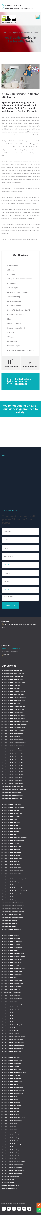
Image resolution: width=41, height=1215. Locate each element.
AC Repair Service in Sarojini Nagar (11, 941)
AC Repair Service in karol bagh (10, 1138)
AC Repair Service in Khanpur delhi (11, 751)
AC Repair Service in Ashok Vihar (11, 1010)
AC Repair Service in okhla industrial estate (13, 1072)
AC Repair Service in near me (9, 1084)
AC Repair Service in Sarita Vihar (10, 944)
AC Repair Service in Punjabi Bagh (11, 986)
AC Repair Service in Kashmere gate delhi (13, 706)
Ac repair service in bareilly (9, 923)
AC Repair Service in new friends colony (12, 1090)
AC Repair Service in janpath (9, 950)
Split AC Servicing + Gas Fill (17, 292)
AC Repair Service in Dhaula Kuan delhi (12, 1170)
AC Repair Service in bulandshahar (11, 929)
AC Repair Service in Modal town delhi (12, 739)
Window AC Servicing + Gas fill (18, 310)
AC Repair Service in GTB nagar (10, 882)
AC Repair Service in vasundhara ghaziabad (13, 837)
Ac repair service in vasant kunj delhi (11, 795)
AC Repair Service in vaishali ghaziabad (12, 840)
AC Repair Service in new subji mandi (12, 1087)
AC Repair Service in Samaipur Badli (11, 947)
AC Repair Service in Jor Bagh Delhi (11, 813)
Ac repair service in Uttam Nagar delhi (12, 786)
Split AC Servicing (13, 297)
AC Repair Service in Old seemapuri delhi (13, 727)
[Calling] (39, 1205)
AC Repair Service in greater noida (11, 828)
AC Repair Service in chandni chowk (11, 888)
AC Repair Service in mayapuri (10, 1114)
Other (9, 319)
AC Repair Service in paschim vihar (11, 1060)
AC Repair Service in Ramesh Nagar (11, 971)
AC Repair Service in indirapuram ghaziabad (14, 891)
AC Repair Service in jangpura (10, 900)
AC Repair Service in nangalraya (10, 1102)
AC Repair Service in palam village (11, 1063)
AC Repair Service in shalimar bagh (11, 858)
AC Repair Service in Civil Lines (10, 1034)
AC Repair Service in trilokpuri (10, 843)
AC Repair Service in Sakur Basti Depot (12, 953)
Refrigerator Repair (14, 323)
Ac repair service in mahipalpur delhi (11, 798)
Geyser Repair (12, 341)
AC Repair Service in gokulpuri (10, 876)
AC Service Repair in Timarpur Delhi (11, 670)
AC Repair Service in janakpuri (10, 897)
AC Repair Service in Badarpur (10, 1013)
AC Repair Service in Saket (9, 977)
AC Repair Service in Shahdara (10, 935)
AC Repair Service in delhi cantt (10, 864)
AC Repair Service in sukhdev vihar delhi (13, 1162)
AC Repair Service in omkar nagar (11, 1069)
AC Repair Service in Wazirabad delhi (12, 733)
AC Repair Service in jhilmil (9, 1123)
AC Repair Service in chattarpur (10, 1028)
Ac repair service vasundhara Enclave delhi (13, 789)
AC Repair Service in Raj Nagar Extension (13, 691)
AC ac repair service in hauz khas (11, 992)
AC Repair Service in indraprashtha (11, 894)
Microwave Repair (13, 346)
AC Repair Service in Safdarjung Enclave (13, 956)
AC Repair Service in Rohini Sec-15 (11, 959)
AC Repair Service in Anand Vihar (11, 804)
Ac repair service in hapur (8, 926)
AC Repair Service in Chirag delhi (10, 685)
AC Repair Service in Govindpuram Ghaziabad (14, 721)
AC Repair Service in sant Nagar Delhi (12, 1164)
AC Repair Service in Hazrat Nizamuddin (12, 807)
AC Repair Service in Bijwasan (10, 1019)
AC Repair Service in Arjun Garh (10, 1007)
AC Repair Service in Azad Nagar (10, 736)
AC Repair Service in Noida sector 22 (12, 772)
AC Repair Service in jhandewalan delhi (12, 1045)
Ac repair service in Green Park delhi (11, 908)
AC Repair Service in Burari (9, 1022)
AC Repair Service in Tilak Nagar (10, 703)
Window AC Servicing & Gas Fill (10, 1185)
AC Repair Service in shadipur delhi (11, 1173)
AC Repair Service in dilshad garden (11, 998)
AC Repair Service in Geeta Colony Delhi (12, 968)
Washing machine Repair (16, 328)
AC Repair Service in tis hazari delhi (11, 1081)
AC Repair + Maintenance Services (20, 279)
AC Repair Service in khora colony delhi (12, 1144)
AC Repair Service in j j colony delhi (11, 1167)
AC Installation (12, 265)
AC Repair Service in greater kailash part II (13, 879)
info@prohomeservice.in (10, 648)
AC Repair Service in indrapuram (10, 822)
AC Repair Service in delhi (8, 834)
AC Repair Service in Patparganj (10, 995)
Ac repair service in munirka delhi (11, 792)
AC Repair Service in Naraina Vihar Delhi (13, 682)
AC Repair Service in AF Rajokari (10, 816)
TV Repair (10, 337)
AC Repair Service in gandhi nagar (11, 873)
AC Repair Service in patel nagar (10, 1057)
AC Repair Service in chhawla (9, 1031)
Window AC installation (15, 314)
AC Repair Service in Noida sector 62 (12, 757)
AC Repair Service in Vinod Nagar (11, 688)
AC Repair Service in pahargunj (10, 1066)
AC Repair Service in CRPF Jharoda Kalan (13, 1036)
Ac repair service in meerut (9, 920)
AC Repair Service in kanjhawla (10, 1135)
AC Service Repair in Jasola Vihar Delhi (12, 673)
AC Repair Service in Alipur (9, 1001)
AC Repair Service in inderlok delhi (11, 914)
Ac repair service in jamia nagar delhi (12, 917)
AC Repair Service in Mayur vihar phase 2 (13, 715)
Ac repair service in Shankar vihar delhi (12, 906)
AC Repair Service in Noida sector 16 (12, 769)
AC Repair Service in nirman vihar (11, 1078)
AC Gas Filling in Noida (7, 1182)
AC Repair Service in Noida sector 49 (12, 783)
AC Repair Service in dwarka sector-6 (12, 870)
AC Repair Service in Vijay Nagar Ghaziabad (13, 724)
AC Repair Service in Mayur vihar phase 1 (13, 694)
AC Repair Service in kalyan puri (10, 1132)
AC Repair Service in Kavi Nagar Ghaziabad (13, 697)
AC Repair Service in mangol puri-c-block (13, 1117)
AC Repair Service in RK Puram (10, 965)
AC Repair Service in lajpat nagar (10, 1150)
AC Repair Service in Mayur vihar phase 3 (13, 718)
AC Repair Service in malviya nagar (11, 1120)
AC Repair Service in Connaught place (12, 748)
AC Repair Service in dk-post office (11, 867)
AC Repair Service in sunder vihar (11, 846)
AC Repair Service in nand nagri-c (11, 1105)
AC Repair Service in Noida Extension (12, 712)
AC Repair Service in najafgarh (10, 1108)
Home (5, 33)
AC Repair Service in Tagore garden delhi (13, 700)
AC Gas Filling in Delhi (7, 1179)
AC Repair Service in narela (9, 1096)
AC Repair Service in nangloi (9, 1099)
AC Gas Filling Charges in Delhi (10, 1176)
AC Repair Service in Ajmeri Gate (10, 1075)
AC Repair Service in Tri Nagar (10, 810)
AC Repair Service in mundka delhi (11, 1051)
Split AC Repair (12, 288)
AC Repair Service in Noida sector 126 (12, 763)
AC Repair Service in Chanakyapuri (11, 1025)
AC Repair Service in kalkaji (9, 1129)
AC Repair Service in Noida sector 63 (12, 754)
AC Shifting (11, 274)
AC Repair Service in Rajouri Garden (11, 974)
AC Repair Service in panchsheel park (12, 1093)
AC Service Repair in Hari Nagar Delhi (12, 676)
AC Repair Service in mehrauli (10, 1111)
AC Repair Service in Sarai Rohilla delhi (12, 745)
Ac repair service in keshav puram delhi (12, 911)
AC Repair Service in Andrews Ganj (11, 1004)
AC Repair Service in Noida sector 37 (12, 775)
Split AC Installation (14, 301)
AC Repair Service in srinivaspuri (10, 855)
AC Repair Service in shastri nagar (11, 852)
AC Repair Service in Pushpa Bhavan (12, 983)
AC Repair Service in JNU (8, 1126)
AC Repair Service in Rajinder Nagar (11, 980)
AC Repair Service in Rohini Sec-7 (11, 962)
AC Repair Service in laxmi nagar (10, 1153)
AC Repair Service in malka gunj (10, 1159)
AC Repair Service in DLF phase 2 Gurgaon (13, 742)
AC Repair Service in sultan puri (10, 849)
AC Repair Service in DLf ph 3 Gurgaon (12, 730)
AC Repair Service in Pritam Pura (10, 989)
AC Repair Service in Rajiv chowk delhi (12, 1042)
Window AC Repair (14, 306)
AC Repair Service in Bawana (9, 1016)
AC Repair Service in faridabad (10, 831)
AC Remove (11, 270)
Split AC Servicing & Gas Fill (9, 1188)
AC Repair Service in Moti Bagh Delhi (11, 679)
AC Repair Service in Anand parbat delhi (12, 709)
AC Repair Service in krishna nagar (11, 1147)
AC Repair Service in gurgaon (9, 825)
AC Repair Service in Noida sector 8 (11, 778)
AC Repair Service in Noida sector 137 (12, 766)
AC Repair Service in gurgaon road (11, 885)
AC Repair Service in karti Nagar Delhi (12, 1039)
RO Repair (10, 332)
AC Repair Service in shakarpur (10, 861)
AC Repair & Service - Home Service (20, 350)
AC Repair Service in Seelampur (10, 938)
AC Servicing (12, 283)
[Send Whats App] (39, 1210)
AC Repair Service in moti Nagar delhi (12, 1048)
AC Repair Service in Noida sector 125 (12, 760)
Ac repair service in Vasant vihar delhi (12, 903)
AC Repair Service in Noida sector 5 (11, 780)
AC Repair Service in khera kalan (10, 1141)
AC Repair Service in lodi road (10, 1156)
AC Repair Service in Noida (9, 819)
